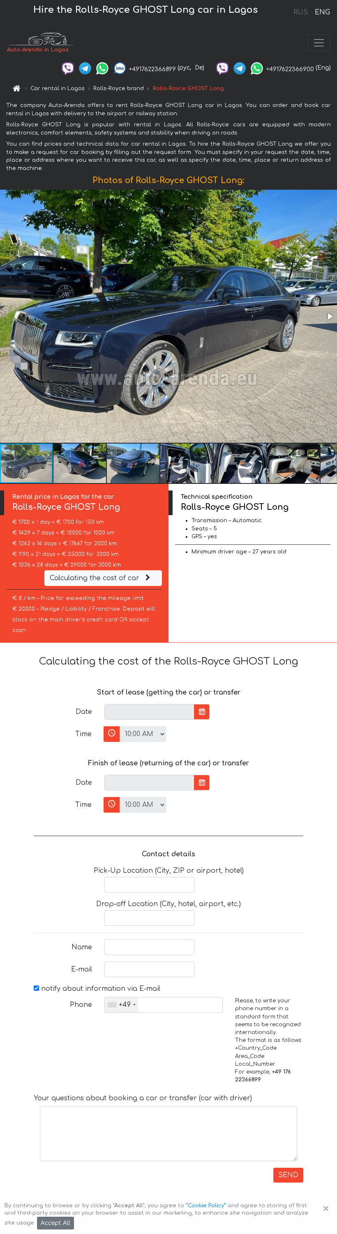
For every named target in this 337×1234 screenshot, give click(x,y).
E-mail (81, 969)
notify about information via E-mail (99, 988)
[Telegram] (85, 68)
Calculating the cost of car (95, 578)
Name (82, 947)
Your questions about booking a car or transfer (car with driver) (143, 1098)
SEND (288, 1175)
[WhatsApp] (102, 68)
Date (84, 712)
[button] (329, 316)
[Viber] (68, 68)
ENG (322, 12)
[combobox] (121, 1004)
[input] (149, 712)
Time (83, 734)
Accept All (55, 1223)
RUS (300, 12)
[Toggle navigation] (318, 43)
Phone (81, 1005)
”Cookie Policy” (206, 1205)
